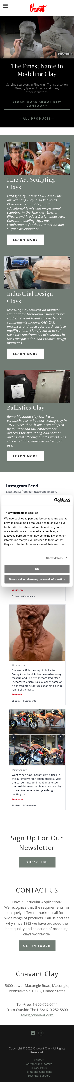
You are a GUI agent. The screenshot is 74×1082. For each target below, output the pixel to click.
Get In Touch (37, 946)
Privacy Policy (39, 1067)
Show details (54, 558)
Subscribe (37, 862)
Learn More (25, 240)
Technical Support (39, 1075)
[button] (37, 655)
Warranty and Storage (39, 1064)
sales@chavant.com (37, 1015)
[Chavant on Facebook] (33, 1035)
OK (37, 568)
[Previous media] (14, 737)
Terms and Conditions (39, 1071)
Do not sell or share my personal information (37, 579)
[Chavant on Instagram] (41, 1035)
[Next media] (61, 737)
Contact (38, 1060)
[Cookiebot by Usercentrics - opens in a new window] (54, 500)
